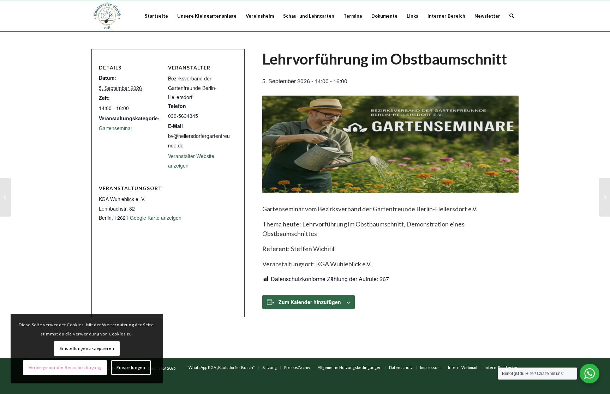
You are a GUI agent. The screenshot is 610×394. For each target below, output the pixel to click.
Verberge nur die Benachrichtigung (65, 367)
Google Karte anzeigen (155, 217)
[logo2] (108, 15)
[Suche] (512, 15)
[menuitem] (156, 15)
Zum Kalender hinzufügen (310, 301)
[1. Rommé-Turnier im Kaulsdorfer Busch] (5, 197)
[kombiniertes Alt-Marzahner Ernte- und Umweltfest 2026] (604, 197)
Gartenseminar (115, 128)
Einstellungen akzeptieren (87, 348)
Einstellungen (130, 367)
